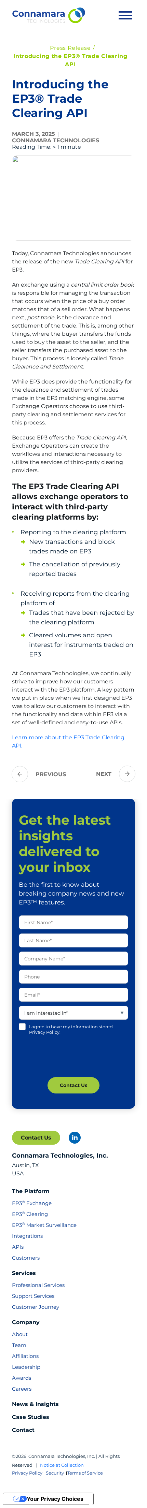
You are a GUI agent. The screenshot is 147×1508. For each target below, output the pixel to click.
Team (19, 1345)
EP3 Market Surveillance (44, 1225)
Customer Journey (35, 1307)
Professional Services (38, 1285)
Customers (26, 1258)
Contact (23, 1430)
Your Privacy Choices (55, 1498)
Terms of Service (85, 1473)
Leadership (26, 1367)
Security (55, 1473)
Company (26, 1322)
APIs (18, 1247)
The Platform (31, 1191)
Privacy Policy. (45, 1032)
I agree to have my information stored (71, 1029)
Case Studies (30, 1417)
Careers (21, 1389)
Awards (21, 1378)
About (20, 1334)
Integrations (27, 1236)
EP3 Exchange (32, 1203)
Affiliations (25, 1356)
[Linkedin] (75, 1138)
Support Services (33, 1296)
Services (24, 1273)
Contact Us (36, 1137)
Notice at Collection (62, 1465)
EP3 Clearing (30, 1214)
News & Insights (35, 1404)
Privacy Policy (27, 1473)
